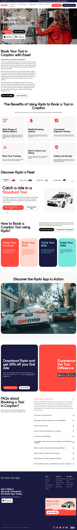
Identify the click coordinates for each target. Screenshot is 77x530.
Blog (46, 482)
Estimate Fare (59, 486)
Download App (56, 5)
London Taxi (57, 180)
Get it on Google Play (46, 229)
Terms (67, 481)
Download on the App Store (65, 229)
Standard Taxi (6, 180)
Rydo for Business (22, 4)
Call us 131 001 (21, 95)
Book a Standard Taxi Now (11, 207)
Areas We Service (49, 484)
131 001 (18, 374)
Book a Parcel (59, 481)
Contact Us (12, 6)
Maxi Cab (40, 180)
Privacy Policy (69, 484)
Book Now (51, 512)
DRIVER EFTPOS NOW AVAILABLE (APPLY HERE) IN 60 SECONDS (52, 1)
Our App (47, 481)
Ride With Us (13, 4)
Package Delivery (33, 4)
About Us (47, 4)
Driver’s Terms (69, 482)
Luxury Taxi (22, 180)
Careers (47, 488)
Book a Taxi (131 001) (60, 479)
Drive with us (41, 4)
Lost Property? (70, 479)
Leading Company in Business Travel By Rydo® (13, 527)
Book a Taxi (5, 95)
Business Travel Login (69, 5)
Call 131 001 (4, 1)
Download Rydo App (31, 207)
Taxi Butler (58, 484)
